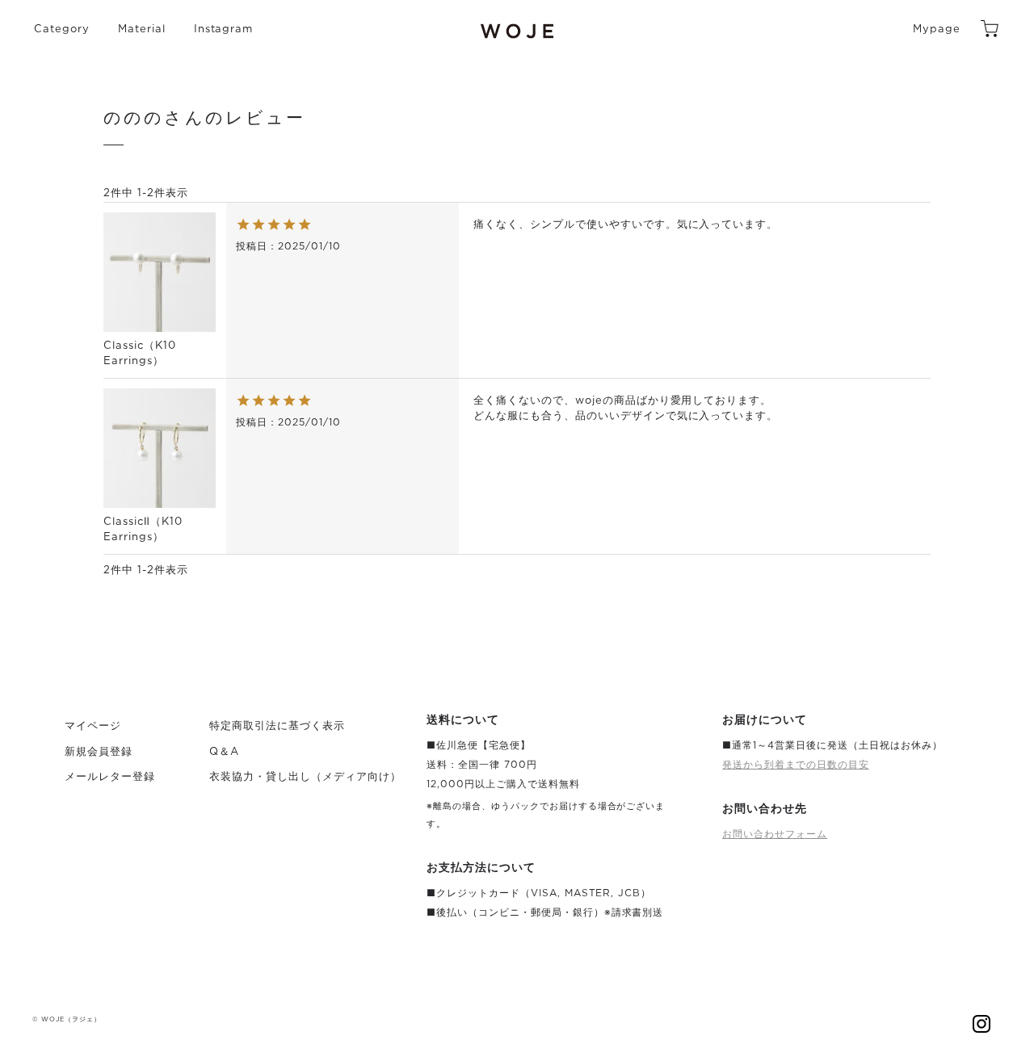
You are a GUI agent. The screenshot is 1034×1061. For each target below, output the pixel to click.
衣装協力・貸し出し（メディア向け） (305, 777)
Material (142, 29)
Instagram (224, 29)
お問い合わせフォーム (774, 834)
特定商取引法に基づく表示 (277, 726)
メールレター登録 (110, 777)
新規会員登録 (98, 752)
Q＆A (224, 752)
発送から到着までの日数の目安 (795, 765)
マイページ (93, 726)
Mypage (936, 29)
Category (62, 29)
